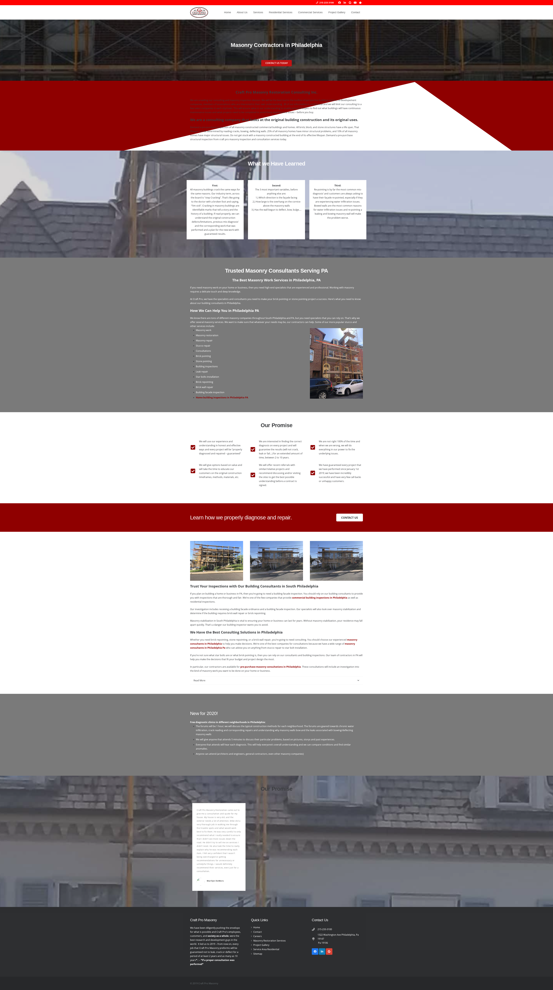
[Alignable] (360, 2)
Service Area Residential (266, 949)
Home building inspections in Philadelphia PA (222, 397)
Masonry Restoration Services (269, 940)
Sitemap (257, 953)
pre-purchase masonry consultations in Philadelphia (270, 666)
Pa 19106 (323, 942)
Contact (257, 931)
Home (256, 927)
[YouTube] (355, 2)
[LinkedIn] (344, 2)
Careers (257, 936)
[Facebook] (339, 2)
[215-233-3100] (315, 929)
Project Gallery (261, 945)
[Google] (350, 2)
